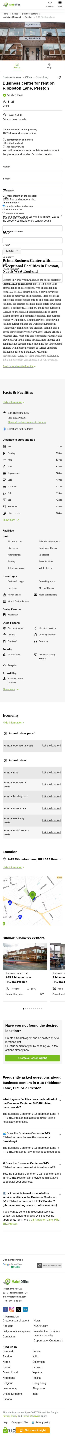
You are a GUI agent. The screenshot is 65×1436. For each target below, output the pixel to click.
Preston (28, 17)
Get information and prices (19, 139)
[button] (43, 947)
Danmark (8, 1351)
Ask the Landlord (14, 143)
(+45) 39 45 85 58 (12, 1300)
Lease (15, 14)
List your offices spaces (16, 1331)
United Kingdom (12, 1393)
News (37, 1320)
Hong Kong (39, 1383)
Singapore (38, 1388)
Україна (37, 1372)
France (36, 1351)
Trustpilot (7, 191)
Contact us (9, 1336)
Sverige (7, 1356)
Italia (35, 1356)
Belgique (8, 1383)
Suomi (6, 1367)
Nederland (9, 1377)
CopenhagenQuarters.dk (48, 1340)
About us (8, 1325)
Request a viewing (14, 146)
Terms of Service (31, 1416)
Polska (36, 1377)
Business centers (30, 14)
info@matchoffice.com (14, 1296)
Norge (6, 1361)
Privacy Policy (10, 1416)
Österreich (38, 1361)
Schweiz (37, 1367)
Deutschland (10, 1372)
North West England (12, 17)
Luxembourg (10, 1388)
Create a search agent (16, 1320)
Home (5, 14)
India (35, 1393)
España (7, 1399)
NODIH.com (41, 1325)
